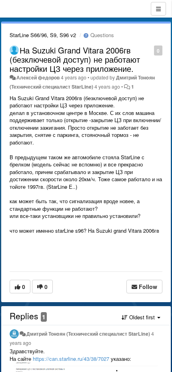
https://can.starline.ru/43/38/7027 (71, 358)
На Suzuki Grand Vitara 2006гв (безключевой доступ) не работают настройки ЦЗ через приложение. (75, 59)
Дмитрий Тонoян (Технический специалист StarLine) (88, 333)
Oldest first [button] (142, 317)
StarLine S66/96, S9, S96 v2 (43, 35)
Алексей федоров (38, 77)
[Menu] (158, 9)
